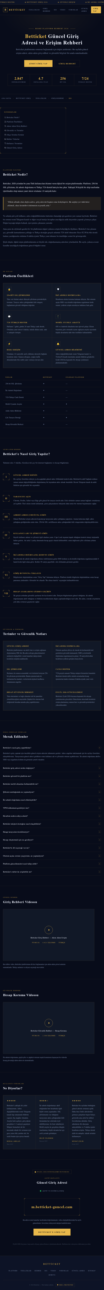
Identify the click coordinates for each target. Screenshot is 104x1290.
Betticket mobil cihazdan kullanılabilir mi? (51, 784)
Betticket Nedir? (13, 117)
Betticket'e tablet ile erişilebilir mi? (51, 871)
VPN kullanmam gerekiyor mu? (51, 808)
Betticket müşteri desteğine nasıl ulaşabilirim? (51, 823)
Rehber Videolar (13, 139)
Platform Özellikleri (14, 121)
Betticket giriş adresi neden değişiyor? (51, 768)
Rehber (38, 1271)
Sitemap (92, 1271)
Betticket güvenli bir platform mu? (51, 776)
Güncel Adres (84, 10)
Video (62, 10)
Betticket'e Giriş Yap (51, 1232)
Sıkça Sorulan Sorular (15, 134)
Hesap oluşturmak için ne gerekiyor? (51, 839)
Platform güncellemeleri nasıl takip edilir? (51, 863)
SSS (55, 10)
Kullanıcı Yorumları (14, 143)
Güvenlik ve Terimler (15, 130)
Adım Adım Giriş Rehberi (17, 126)
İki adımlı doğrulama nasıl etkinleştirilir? (51, 800)
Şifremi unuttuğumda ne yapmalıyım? (51, 792)
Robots (52, 1275)
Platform (13, 1271)
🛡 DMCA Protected (65, 1285)
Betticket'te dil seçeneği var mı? (51, 847)
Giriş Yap (95, 9)
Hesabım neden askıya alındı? (51, 816)
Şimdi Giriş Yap (38, 63)
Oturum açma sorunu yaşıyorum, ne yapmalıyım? (51, 855)
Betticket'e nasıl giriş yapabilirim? (52, 747)
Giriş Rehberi (46, 10)
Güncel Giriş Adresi (14, 147)
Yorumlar (73, 10)
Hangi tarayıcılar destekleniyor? (51, 832)
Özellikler (34, 10)
